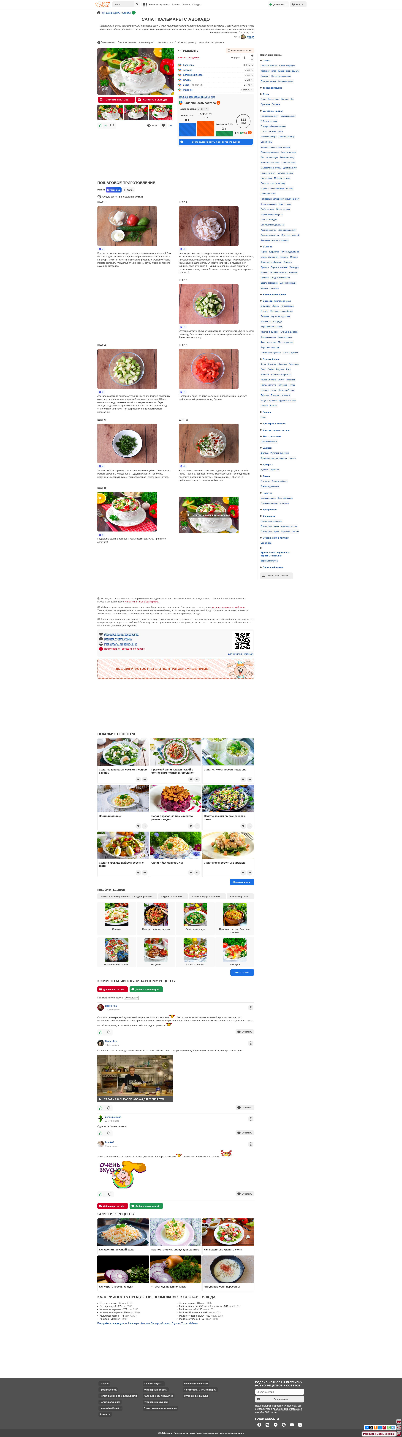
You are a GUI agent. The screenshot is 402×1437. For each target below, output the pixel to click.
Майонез (188, 89)
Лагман (264, 406)
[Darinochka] (100, 1043)
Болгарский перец (193, 74)
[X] (371, 1427)
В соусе (264, 311)
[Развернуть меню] (399, 1434)
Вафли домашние (269, 283)
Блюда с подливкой (280, 395)
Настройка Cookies (110, 1408)
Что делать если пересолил (222, 1286)
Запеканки (294, 364)
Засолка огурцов (269, 204)
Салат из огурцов (269, 66)
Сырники (287, 262)
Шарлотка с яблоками (271, 262)
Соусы (266, 476)
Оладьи (294, 257)
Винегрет (265, 76)
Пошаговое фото (166, 42)
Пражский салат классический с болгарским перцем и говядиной (172, 771)
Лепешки (293, 272)
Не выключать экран (241, 51)
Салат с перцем (195, 964)
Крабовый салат (268, 71)
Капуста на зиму (285, 173)
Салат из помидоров (281, 76)
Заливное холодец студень (274, 458)
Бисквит (264, 272)
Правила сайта (108, 1389)
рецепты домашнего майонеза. (229, 607)
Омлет (281, 380)
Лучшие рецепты (153, 1383)
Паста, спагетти (268, 385)
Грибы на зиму (267, 209)
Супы (266, 94)
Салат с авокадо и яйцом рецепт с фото (121, 864)
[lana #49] (100, 1144)
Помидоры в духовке (271, 353)
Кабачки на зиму (286, 137)
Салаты (267, 60)
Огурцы (187, 80)
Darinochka (111, 1041)
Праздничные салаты (116, 964)
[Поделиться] (399, 1427)
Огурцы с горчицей (290, 235)
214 (105, 125)
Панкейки (274, 288)
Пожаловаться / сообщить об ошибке (124, 648)
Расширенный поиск (196, 1383)
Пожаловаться (108, 42)
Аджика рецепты (268, 230)
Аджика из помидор (270, 235)
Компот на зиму (288, 152)
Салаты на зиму (268, 131)
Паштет (292, 458)
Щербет (264, 470)
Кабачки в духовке (269, 332)
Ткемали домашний (270, 486)
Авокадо (187, 70)
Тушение (265, 316)
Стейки (271, 369)
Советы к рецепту (187, 42)
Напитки (267, 493)
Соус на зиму (285, 204)
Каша (263, 364)
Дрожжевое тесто (269, 441)
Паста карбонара (286, 390)
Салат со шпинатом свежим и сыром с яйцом (123, 771)
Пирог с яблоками (273, 567)
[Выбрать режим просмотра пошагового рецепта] (101, 249)
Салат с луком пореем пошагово (225, 769)
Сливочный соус (280, 481)
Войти (299, 4)
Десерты (268, 464)
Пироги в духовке (279, 267)
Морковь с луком (289, 526)
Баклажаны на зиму (270, 163)
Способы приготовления (277, 301)
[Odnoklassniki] (376, 1427)
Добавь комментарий (147, 989)
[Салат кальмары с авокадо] (110, 112)
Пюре (263, 417)
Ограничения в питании (276, 538)
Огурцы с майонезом (173, 896)
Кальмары (188, 65)
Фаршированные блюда (281, 311)
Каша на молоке (268, 380)
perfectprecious (113, 1117)
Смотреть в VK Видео (155, 99)
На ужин (156, 964)
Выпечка (267, 246)
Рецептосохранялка (159, 4)
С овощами (269, 516)
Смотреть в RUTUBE (117, 99)
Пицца (273, 390)
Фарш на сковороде (270, 347)
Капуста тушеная (269, 400)
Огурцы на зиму (288, 116)
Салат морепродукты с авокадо (224, 862)
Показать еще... (241, 882)
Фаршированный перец (271, 327)
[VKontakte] (367, 1427)
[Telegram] (393, 1427)
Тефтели (265, 395)
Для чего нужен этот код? (240, 654)
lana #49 (109, 1142)
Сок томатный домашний (272, 225)
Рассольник (273, 99)
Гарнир (267, 412)
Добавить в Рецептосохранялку (121, 634)
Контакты (105, 1414)
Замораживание (268, 337)
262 (170, 125)
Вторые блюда (271, 359)
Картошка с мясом (290, 531)
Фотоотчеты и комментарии (200, 1389)
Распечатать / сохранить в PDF (121, 644)
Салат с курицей (287, 66)
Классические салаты (288, 71)
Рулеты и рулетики (279, 453)
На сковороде (287, 306)
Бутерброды (270, 509)
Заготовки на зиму (273, 111)
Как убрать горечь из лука (116, 1286)
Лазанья (265, 390)
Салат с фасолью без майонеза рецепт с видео (172, 818)
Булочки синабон (288, 283)
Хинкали (265, 375)
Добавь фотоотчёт (113, 989)
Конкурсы (197, 4)
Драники (265, 278)
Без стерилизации (269, 157)
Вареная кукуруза (269, 561)
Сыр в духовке (285, 337)
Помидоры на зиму (270, 116)
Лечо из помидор (269, 220)
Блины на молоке (278, 272)
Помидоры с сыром (270, 531)
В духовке (265, 306)
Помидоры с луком (270, 526)
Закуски (267, 448)
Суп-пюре (265, 104)
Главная (104, 1383)
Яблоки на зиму (287, 157)
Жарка (275, 306)
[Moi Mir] (380, 1427)
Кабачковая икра (269, 137)
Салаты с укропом (240, 896)
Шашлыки (282, 364)
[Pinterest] (384, 1427)
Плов (263, 369)
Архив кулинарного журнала (160, 1408)
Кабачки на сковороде (271, 321)
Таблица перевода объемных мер (197, 96)
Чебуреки (282, 385)
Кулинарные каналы (196, 1395)
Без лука (235, 964)
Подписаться (281, 1399)
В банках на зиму (269, 121)
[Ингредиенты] (399, 1421)
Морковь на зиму (282, 178)
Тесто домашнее (272, 436)
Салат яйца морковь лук (167, 862)
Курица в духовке (288, 332)
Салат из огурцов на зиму (273, 183)
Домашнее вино (268, 498)
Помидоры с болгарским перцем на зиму (280, 199)
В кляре (273, 406)
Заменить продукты (188, 57)
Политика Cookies (110, 1402)
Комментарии (147, 42)
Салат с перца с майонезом (207, 896)
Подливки (265, 481)
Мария (250, 36)
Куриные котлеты (287, 400)
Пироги (264, 252)
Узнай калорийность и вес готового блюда (216, 142)
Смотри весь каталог (277, 575)
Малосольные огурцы (271, 168)
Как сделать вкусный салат (117, 1249)
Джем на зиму (290, 168)
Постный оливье (110, 816)
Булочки (265, 267)
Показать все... (242, 972)
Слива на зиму (289, 163)
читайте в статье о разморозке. (142, 601)
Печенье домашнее (290, 252)
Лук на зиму (266, 178)
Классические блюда (274, 294)
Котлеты (272, 364)
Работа (186, 4)
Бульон (284, 99)
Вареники (290, 380)
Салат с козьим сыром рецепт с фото (224, 818)
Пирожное (274, 470)
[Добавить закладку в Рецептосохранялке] (163, 125)
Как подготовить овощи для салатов (175, 1249)
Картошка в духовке (280, 316)
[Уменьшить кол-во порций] (252, 60)
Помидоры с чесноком (271, 521)
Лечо (280, 131)
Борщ (263, 99)
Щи (292, 99)
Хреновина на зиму (287, 230)
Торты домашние (272, 88)
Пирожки (284, 257)
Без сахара (266, 543)
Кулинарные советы (155, 1389)
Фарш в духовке (268, 342)
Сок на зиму (266, 142)
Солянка (276, 104)
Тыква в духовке (290, 353)
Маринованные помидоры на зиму (277, 188)
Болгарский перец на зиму (273, 126)
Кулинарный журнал (156, 1402)
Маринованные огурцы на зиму (275, 147)
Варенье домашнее (270, 152)
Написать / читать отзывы (118, 638)
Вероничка (111, 1005)
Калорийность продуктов (211, 42)
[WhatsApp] (389, 1427)
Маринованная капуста (271, 214)
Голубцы (280, 369)
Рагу (288, 369)
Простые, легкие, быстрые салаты (277, 81)
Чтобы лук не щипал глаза (168, 1286)
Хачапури (294, 267)
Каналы (176, 4)
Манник (264, 288)
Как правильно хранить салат (223, 1249)
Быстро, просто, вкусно (276, 430)
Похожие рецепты (127, 42)
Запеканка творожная (281, 375)
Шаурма (264, 453)
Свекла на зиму (268, 194)
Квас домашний (285, 498)
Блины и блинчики (269, 257)
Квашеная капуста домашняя (274, 240)
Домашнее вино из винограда (275, 503)
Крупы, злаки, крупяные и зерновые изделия (275, 554)
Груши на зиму (283, 209)
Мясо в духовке (285, 342)
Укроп (186, 84)
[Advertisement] (281, 30)
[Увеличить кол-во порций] (252, 55)
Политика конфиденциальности (118, 1395)
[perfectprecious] (100, 1118)
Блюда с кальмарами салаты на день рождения (127, 896)
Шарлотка (274, 252)
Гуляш (292, 385)
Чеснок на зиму (268, 173)
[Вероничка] (100, 1007)
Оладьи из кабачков (280, 278)
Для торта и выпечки (274, 423)
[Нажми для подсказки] (218, 103)
